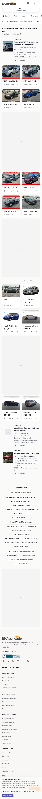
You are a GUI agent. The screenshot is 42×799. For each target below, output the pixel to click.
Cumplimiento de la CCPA (10, 705)
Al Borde (5, 739)
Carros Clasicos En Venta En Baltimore (21, 559)
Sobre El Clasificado (8, 677)
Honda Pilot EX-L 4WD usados (21, 501)
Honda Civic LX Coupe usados (21, 514)
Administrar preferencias (11, 791)
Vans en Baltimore (12, 555)
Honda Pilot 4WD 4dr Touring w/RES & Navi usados (21, 497)
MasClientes (6, 732)
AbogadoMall (6, 736)
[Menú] (36, 3)
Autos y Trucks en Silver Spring (21, 492)
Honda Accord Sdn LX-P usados (21, 530)
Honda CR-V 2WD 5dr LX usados (21, 522)
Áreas (4, 767)
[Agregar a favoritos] (17, 84)
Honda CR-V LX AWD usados (21, 518)
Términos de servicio (9, 688)
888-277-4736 (10, 651)
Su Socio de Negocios (9, 729)
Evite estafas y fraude (9, 695)
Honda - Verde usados (29, 542)
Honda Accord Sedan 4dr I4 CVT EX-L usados (21, 526)
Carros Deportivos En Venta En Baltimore (21, 551)
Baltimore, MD (13, 21)
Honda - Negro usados (12, 538)
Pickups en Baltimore (28, 555)
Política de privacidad (9, 698)
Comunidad (6, 753)
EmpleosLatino (7, 725)
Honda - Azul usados (21, 546)
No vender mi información (10, 709)
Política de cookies (8, 702)
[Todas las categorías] (28, 3)
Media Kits (5, 681)
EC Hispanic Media (8, 718)
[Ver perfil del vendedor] (24, 286)
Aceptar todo (7, 795)
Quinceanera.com (8, 722)
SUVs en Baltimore (21, 564)
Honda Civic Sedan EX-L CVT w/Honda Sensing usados (21, 510)
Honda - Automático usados (21, 534)
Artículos (5, 760)
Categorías (5, 763)
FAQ (3, 776)
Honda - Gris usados (30, 538)
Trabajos (5, 684)
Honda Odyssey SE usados (21, 505)
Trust (4, 691)
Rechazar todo (29, 791)
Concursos (5, 756)
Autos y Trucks (27, 21)
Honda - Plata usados (12, 542)
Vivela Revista (6, 743)
